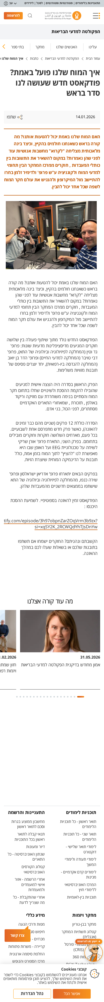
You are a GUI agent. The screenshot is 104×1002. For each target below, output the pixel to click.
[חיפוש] (30, 15)
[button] (96, 16)
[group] (92, 46)
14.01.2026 (85, 117)
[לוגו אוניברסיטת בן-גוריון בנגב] (63, 15)
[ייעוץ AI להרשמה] (93, 953)
